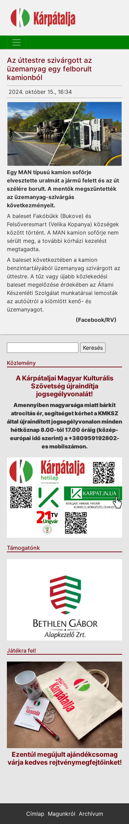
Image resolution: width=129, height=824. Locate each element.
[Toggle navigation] (16, 42)
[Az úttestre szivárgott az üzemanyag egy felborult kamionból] (64, 133)
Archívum (91, 813)
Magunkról (61, 813)
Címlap (35, 813)
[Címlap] (43, 17)
